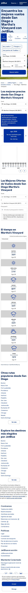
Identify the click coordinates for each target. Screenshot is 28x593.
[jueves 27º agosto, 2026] (6, 163)
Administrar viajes (23, 3)
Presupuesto (4, 206)
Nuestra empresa (6, 511)
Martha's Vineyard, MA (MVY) (12, 61)
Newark (3, 415)
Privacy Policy (15, 579)
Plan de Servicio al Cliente (9, 543)
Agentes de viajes (6, 516)
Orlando (3, 393)
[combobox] (14, 104)
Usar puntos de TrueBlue (10, 50)
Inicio (2, 83)
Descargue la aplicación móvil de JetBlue (11, 564)
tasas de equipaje (5, 496)
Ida (3, 65)
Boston (3, 383)
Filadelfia (3, 398)
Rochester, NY (5, 408)
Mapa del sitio (5, 524)
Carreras (4, 521)
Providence (4, 390)
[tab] (4, 37)
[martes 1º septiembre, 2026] (18, 163)
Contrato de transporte (8, 538)
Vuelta (16, 65)
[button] (17, 46)
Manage (14, 589)
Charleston (4, 410)
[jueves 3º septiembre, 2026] (23, 163)
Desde (4, 54)
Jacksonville (5, 405)
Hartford (3, 395)
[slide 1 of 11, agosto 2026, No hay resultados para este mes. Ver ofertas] (14, 135)
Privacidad (4, 546)
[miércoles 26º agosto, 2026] (3, 163)
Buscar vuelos (14, 72)
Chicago (3, 413)
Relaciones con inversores (10, 519)
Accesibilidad (5, 536)
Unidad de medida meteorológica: (18, 236)
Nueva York (4, 385)
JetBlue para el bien (7, 553)
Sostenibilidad (5, 556)
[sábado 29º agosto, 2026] (11, 163)
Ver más (14, 422)
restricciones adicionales (14, 498)
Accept (14, 584)
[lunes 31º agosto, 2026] (16, 163)
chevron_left (2, 135)
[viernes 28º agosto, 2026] (8, 163)
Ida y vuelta (6, 46)
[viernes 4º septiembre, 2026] (26, 163)
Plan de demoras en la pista (9, 541)
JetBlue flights (11, 83)
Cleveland (4, 403)
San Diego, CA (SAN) (9, 56)
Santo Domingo (6, 418)
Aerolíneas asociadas (7, 514)
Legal (2, 533)
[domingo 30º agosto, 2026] (13, 163)
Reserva (14, 3)
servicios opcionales (19, 496)
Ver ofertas (14, 139)
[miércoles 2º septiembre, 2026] (21, 163)
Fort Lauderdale (6, 388)
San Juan (4, 400)
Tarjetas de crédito (7, 509)
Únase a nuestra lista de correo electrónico (10, 568)
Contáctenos (5, 526)
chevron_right (26, 135)
